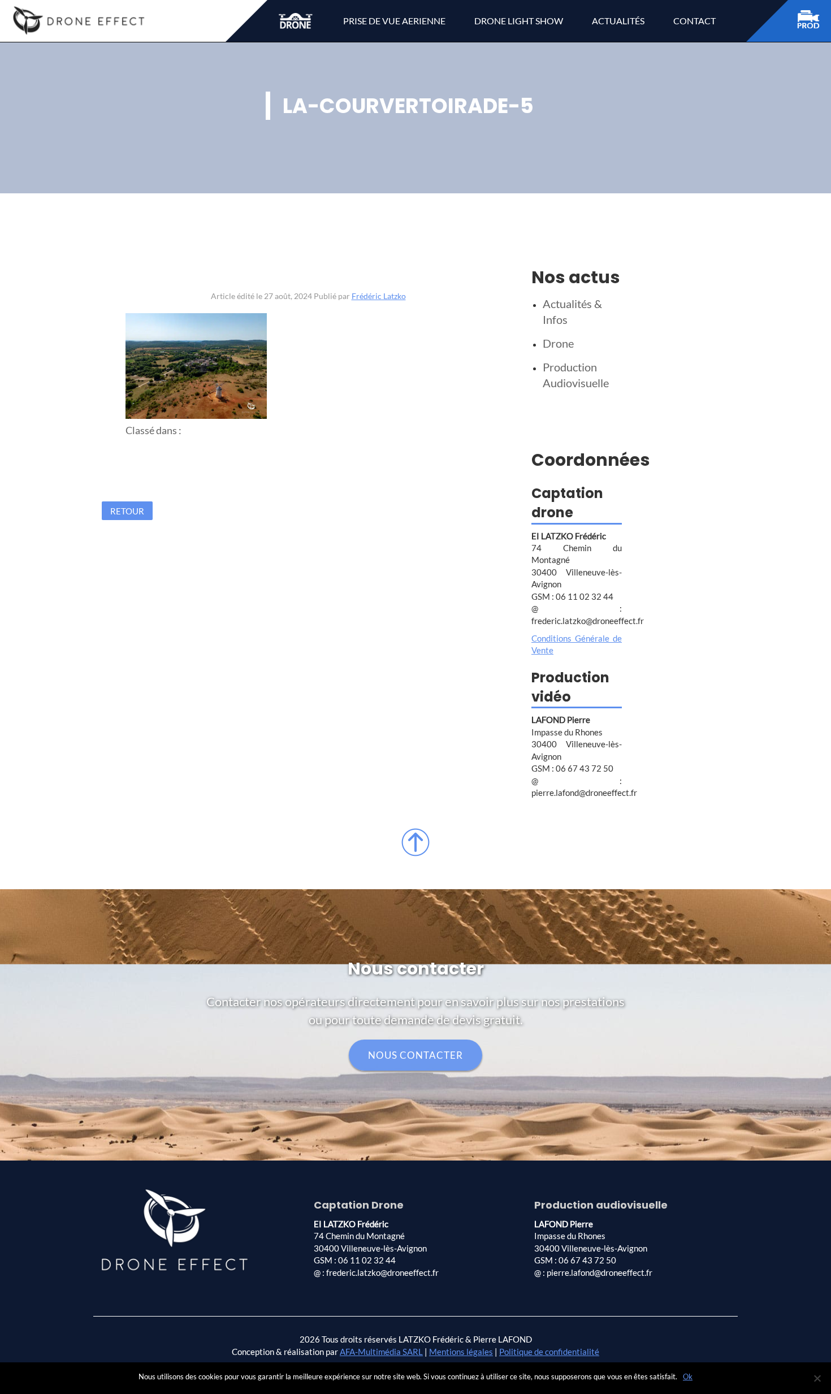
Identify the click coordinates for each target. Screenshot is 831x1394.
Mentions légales (461, 1352)
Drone (558, 343)
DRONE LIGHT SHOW (518, 20)
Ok (687, 1376)
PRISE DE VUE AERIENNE (394, 20)
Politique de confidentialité (549, 1352)
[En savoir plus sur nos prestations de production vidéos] (814, 21)
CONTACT (694, 20)
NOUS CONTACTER (415, 1055)
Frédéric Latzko (379, 296)
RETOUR (127, 510)
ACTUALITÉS (618, 20)
